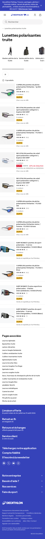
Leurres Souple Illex (9, 382)
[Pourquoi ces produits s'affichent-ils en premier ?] (3, 80)
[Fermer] (41, 5)
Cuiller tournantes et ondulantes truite (17, 379)
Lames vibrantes (8, 347)
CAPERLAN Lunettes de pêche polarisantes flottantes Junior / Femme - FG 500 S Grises (28, 224)
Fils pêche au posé (9, 398)
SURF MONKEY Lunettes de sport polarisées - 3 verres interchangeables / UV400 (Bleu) (29, 245)
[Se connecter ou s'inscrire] (35, 15)
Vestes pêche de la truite (26, 59)
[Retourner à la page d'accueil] (20, 15)
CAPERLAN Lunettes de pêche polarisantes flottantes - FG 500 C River (29, 268)
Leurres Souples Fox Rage (12, 366)
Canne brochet (8, 391)
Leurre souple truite (9, 395)
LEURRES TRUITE (8, 385)
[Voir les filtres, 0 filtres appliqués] (5, 74)
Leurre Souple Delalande (11, 350)
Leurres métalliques (10, 388)
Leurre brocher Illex (9, 363)
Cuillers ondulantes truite (12, 353)
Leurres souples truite (10, 372)
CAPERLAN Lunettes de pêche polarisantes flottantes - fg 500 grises (28, 87)
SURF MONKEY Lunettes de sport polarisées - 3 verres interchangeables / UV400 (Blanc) (29, 311)
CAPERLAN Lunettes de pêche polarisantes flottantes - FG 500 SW (28, 203)
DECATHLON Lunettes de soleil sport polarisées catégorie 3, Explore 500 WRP (28, 110)
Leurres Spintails (8, 341)
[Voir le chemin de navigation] (3, 28)
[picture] (7, 91)
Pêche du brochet (9, 401)
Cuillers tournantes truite (12, 356)
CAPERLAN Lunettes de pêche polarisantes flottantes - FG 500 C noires (29, 133)
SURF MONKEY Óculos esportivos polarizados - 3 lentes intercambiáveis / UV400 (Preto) (29, 288)
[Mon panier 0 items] (40, 15)
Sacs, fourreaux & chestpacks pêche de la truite (21, 376)
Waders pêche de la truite (10, 59)
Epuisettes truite (8, 344)
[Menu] (4, 15)
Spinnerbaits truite (9, 360)
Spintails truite (8, 369)
